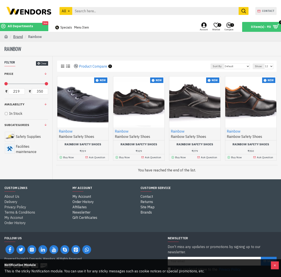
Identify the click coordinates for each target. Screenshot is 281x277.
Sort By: (217, 66)
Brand (18, 36)
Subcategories (16, 125)
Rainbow (65, 131)
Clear (43, 63)
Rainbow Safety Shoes (83, 144)
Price (8, 74)
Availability (14, 104)
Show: (258, 66)
